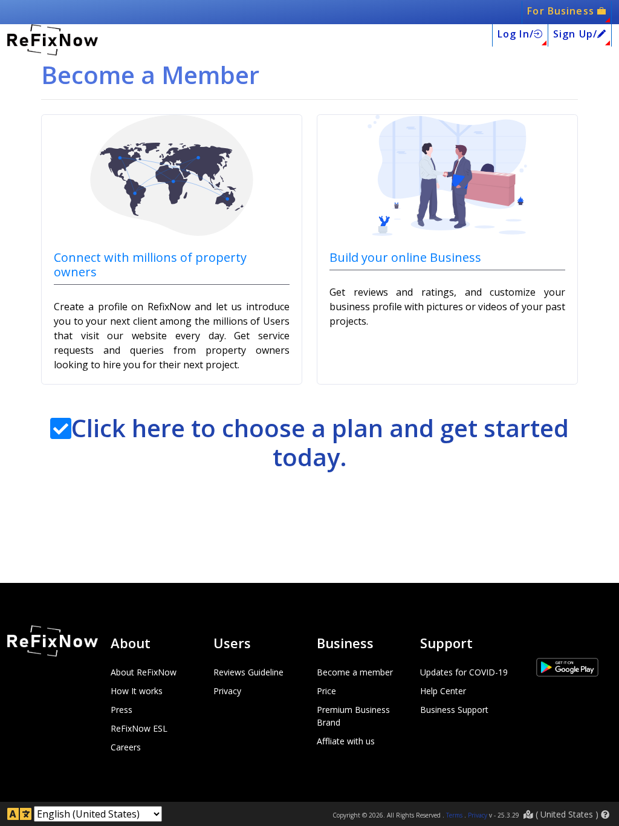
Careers (126, 747)
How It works (137, 691)
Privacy (227, 691)
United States (566, 814)
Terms (454, 815)
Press (121, 709)
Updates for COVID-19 (464, 672)
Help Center (443, 691)
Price (326, 691)
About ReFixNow (144, 672)
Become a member (355, 672)
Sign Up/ (575, 34)
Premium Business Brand (353, 716)
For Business (562, 11)
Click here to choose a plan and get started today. (320, 442)
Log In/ (515, 34)
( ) (567, 814)
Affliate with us (346, 741)
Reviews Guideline (248, 672)
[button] (605, 814)
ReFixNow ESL (139, 728)
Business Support (454, 709)
